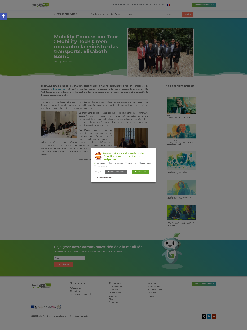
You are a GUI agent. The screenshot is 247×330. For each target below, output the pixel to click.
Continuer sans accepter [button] (104, 177)
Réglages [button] (97, 172)
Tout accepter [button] (140, 172)
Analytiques (132, 163)
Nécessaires (101, 163)
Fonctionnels (101, 166)
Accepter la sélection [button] (116, 172)
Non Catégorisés (116, 163)
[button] (3, 16)
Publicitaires (146, 163)
